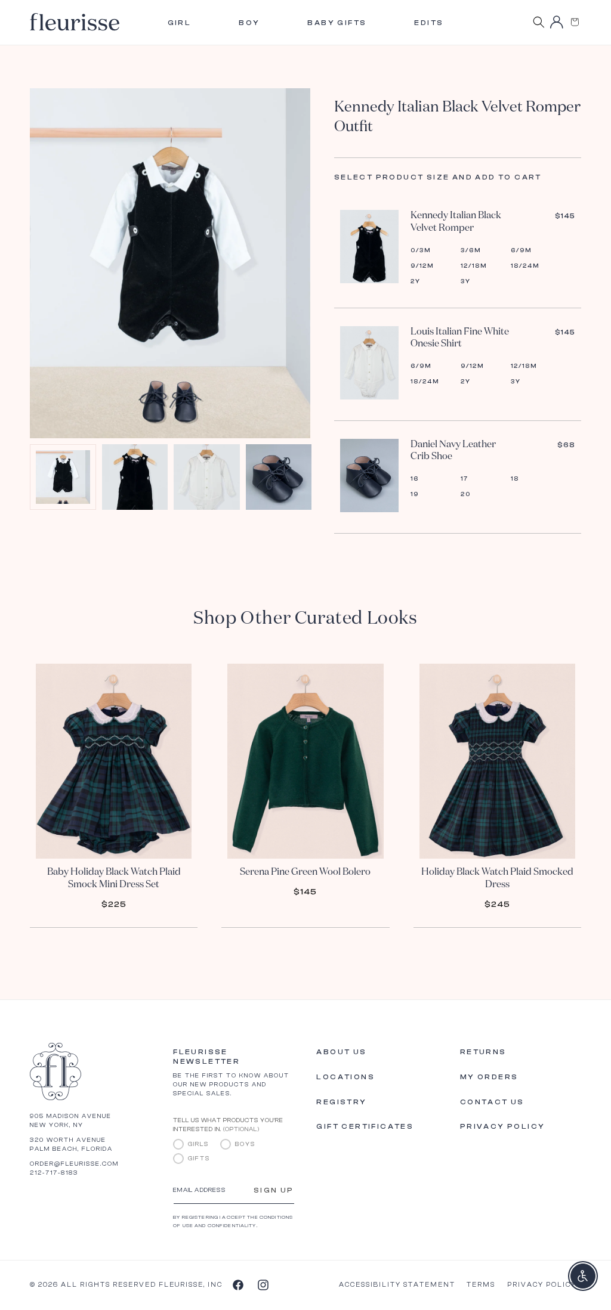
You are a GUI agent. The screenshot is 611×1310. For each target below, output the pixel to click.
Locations (345, 1077)
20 (466, 494)
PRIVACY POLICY (541, 1285)
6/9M (521, 250)
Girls (198, 1144)
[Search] (539, 22)
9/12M (422, 266)
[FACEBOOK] (237, 1284)
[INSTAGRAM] (262, 1284)
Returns (483, 1052)
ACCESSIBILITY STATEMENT (397, 1285)
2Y (416, 281)
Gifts (199, 1158)
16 (415, 479)
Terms (481, 1285)
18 (515, 479)
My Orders (489, 1077)
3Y (466, 281)
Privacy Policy (502, 1126)
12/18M (474, 266)
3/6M (471, 250)
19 (415, 494)
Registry (341, 1102)
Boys (245, 1144)
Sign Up (274, 1190)
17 (464, 479)
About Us (341, 1052)
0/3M (421, 250)
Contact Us (492, 1102)
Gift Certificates (364, 1126)
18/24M (525, 266)
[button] (575, 22)
